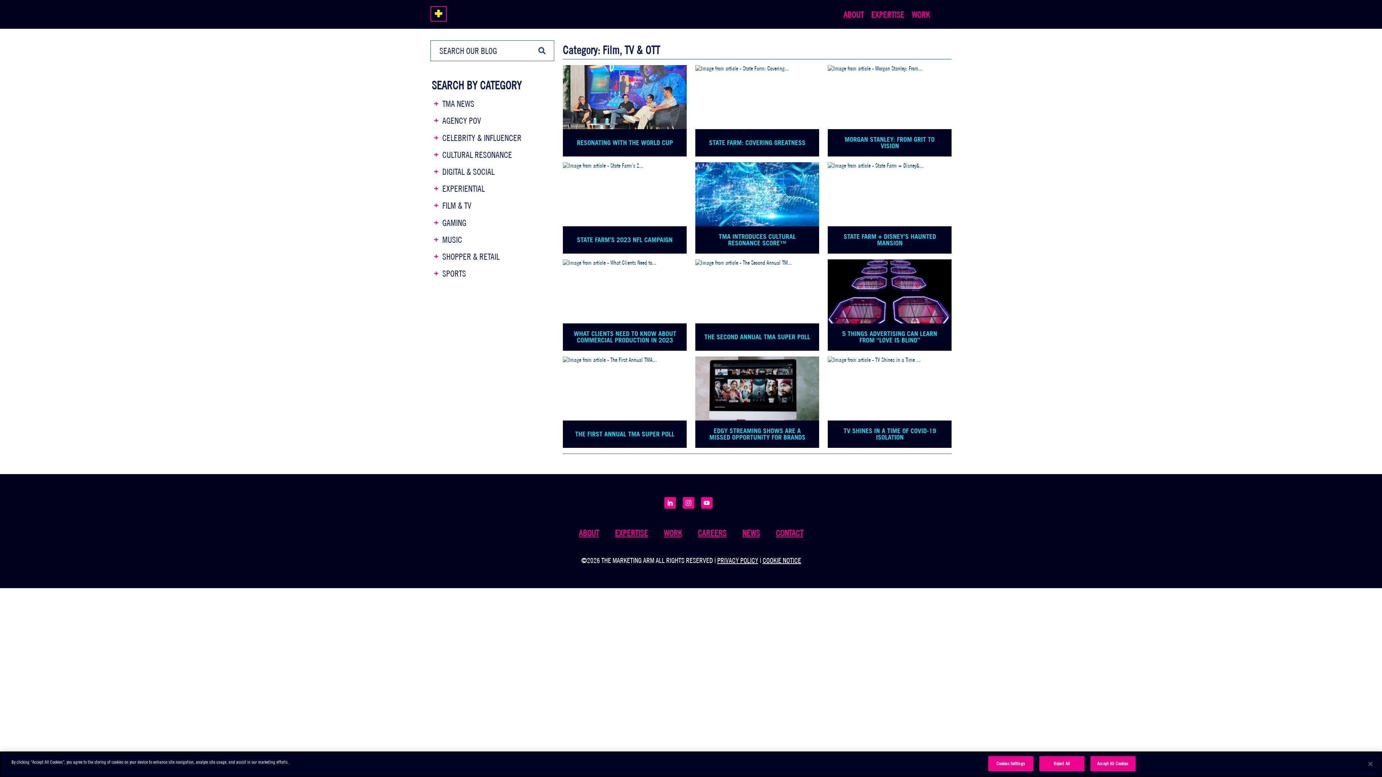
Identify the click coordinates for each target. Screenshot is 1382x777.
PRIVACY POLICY (737, 560)
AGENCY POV (461, 120)
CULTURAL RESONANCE (477, 155)
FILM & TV (456, 205)
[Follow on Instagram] (688, 503)
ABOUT (854, 14)
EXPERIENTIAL (463, 188)
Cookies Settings (1011, 763)
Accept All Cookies (1112, 763)
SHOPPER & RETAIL (471, 256)
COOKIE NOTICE (782, 560)
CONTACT (789, 533)
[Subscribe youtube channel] (707, 503)
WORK (921, 14)
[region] (691, 764)
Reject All (1062, 763)
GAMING (454, 223)
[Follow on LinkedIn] (670, 503)
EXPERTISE (887, 14)
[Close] (1370, 764)
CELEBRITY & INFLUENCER (481, 138)
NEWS (751, 533)
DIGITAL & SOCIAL (468, 172)
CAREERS (712, 533)
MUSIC (452, 240)
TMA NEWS (458, 104)
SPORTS (454, 273)
